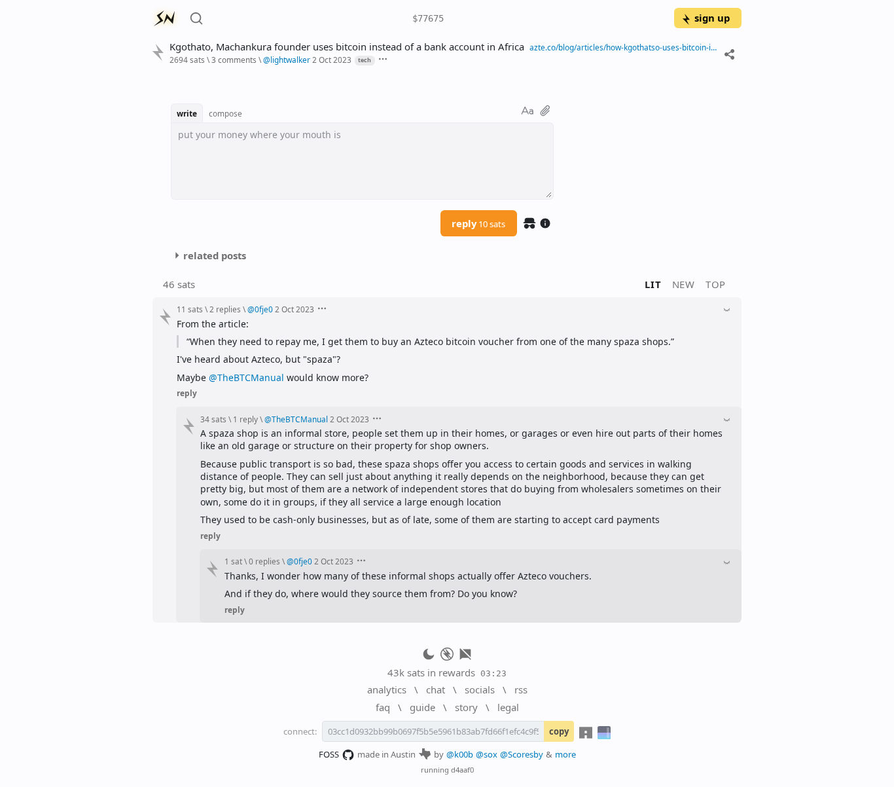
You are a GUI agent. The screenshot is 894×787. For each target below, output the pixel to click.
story (466, 707)
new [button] (683, 284)
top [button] (716, 284)
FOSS (329, 754)
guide (422, 707)
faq (383, 707)
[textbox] (362, 161)
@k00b (459, 754)
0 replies (264, 561)
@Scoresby (521, 754)
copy (559, 731)
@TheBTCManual (246, 377)
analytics (386, 689)
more (565, 754)
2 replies (225, 309)
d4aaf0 (462, 770)
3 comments (234, 59)
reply (478, 223)
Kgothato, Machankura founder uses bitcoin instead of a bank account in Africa (347, 46)
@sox (486, 754)
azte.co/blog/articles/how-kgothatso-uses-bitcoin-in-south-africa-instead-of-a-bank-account (623, 47)
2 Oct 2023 (331, 59)
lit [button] (653, 284)
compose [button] (225, 113)
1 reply (245, 419)
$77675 (428, 18)
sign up (712, 17)
